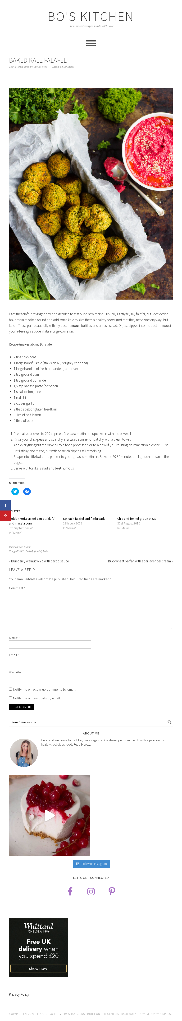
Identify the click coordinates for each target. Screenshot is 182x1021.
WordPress (164, 1014)
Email (14, 655)
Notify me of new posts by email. (37, 698)
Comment (17, 588)
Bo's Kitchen (91, 16)
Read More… (82, 744)
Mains (27, 547)
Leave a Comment (63, 66)
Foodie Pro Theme (50, 1014)
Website (15, 672)
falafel (37, 551)
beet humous (70, 325)
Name (14, 638)
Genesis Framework (121, 1014)
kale (45, 551)
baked (29, 551)
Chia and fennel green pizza (136, 518)
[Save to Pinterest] (5, 515)
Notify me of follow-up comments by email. (44, 689)
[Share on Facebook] (5, 505)
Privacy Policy (19, 994)
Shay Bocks (76, 1014)
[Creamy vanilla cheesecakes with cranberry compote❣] (49, 815)
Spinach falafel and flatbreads (84, 518)
